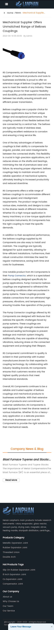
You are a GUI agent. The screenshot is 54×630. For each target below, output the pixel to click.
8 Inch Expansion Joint (14, 574)
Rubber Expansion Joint (15, 547)
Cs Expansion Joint (12, 579)
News (18, 13)
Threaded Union (11, 552)
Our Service (9, 610)
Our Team (8, 606)
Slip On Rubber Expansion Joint (19, 569)
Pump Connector (17, 275)
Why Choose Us (11, 601)
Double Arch (9, 557)
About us (7, 596)
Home (10, 13)
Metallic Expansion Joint (15, 543)
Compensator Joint (13, 583)
